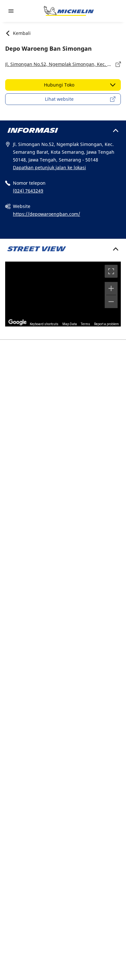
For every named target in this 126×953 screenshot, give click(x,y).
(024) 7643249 (28, 191)
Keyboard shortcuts (44, 324)
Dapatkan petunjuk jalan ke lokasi (49, 167)
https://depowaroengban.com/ (46, 214)
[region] (63, 294)
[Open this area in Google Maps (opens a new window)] (17, 322)
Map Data (69, 324)
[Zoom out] (111, 301)
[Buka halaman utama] (69, 11)
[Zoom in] (111, 288)
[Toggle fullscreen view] (111, 271)
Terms (85, 324)
